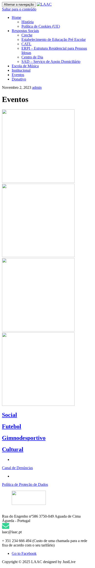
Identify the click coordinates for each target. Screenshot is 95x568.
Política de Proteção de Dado (24, 484)
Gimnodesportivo (24, 438)
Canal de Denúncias (17, 468)
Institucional (21, 70)
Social (9, 415)
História (27, 22)
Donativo (19, 79)
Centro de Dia (32, 57)
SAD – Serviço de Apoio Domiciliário (50, 61)
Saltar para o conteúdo (19, 9)
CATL (26, 44)
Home (16, 17)
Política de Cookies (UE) (40, 26)
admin (37, 87)
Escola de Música (25, 66)
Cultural (12, 449)
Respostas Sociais (25, 31)
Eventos (18, 75)
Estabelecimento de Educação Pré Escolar (53, 39)
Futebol (11, 426)
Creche (26, 35)
